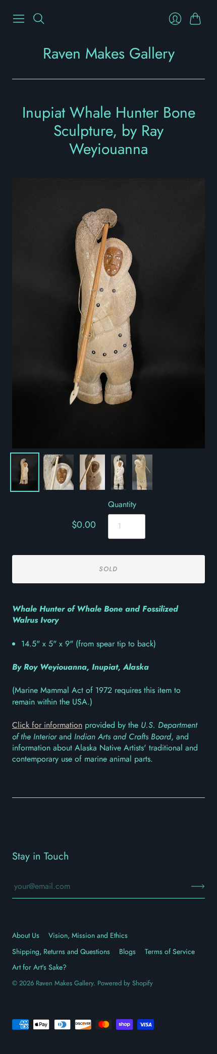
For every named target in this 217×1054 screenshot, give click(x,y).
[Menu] (18, 18)
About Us (25, 935)
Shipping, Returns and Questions (61, 951)
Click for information (47, 725)
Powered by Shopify (125, 983)
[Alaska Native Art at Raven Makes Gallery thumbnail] (24, 472)
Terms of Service (170, 951)
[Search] (38, 18)
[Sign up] (198, 886)
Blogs (127, 951)
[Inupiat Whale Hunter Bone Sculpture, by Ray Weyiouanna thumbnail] (58, 472)
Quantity (122, 504)
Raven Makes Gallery (109, 53)
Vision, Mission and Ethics (88, 935)
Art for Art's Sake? (39, 967)
